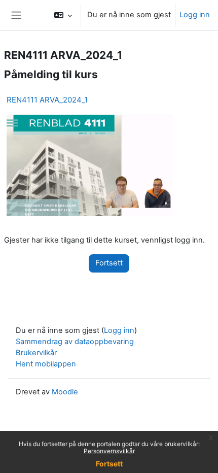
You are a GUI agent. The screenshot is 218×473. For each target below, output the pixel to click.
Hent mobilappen (46, 363)
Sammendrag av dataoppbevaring (75, 341)
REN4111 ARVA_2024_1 (47, 100)
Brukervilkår (36, 352)
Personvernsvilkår (109, 451)
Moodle (65, 391)
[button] (63, 15)
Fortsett (109, 463)
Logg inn (194, 14)
